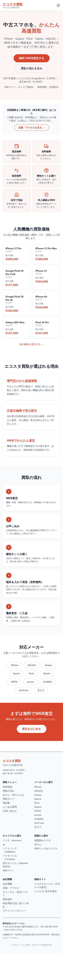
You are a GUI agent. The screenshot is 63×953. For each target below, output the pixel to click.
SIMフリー (8, 870)
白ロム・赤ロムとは (13, 794)
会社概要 (7, 884)
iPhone (14, 665)
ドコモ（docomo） (13, 840)
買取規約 (7, 899)
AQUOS (31, 665)
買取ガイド (8, 799)
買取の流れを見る (31, 68)
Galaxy (48, 665)
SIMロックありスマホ (45, 848)
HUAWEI (47, 682)
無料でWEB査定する (31, 58)
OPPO (14, 682)
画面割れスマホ (42, 840)
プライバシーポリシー (14, 910)
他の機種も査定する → (31, 344)
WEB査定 (8, 786)
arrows (30, 682)
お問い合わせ (10, 811)
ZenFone (23, 690)
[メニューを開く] (58, 5)
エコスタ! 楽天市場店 (45, 891)
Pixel (31, 673)
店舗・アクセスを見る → (31, 127)
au (4, 844)
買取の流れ (8, 790)
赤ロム (37, 844)
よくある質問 (10, 807)
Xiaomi (46, 673)
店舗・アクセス (11, 888)
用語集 (6, 803)
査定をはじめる (31, 728)
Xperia (16, 673)
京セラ (41, 690)
